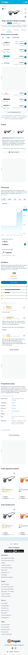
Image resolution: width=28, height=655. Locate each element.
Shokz (13, 402)
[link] (14, 141)
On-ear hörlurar (15, 411)
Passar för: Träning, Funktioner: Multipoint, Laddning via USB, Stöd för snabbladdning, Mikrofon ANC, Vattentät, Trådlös (14, 26)
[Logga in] (26, 2)
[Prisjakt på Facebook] (12, 648)
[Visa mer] (2, 43)
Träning (13, 408)
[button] (4, 8)
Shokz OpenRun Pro (18, 138)
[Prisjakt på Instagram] (15, 648)
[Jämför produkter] (25, 16)
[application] (14, 221)
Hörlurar (4, 5)
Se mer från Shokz (5, 430)
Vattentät (21, 423)
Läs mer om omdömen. (12, 269)
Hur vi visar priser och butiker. (16, 118)
